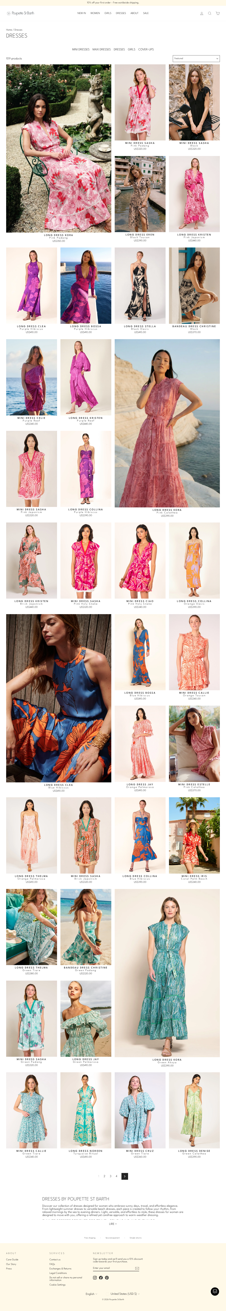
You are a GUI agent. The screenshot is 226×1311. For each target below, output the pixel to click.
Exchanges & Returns (60, 1269)
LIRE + (113, 1224)
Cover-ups (146, 49)
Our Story (11, 1264)
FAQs (52, 1264)
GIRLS (108, 13)
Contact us (55, 1259)
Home (9, 30)
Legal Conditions (58, 1273)
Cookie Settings (58, 1285)
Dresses (119, 49)
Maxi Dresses (102, 49)
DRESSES (121, 13)
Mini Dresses (80, 49)
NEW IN (81, 13)
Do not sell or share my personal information (66, 1279)
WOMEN (95, 13)
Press (9, 1269)
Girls (131, 49)
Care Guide (12, 1259)
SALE (146, 13)
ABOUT (135, 13)
